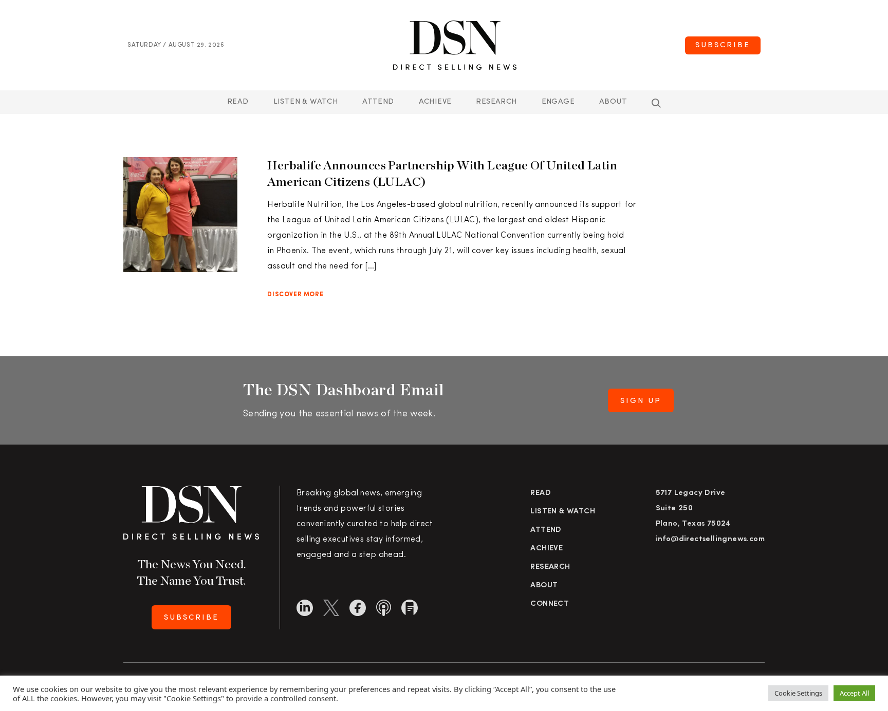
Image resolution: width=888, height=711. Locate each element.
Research (496, 102)
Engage (558, 102)
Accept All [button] (854, 693)
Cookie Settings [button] (798, 693)
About (613, 102)
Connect (549, 604)
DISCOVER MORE (295, 295)
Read (238, 102)
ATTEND (378, 102)
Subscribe (722, 45)
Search (656, 103)
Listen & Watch (305, 102)
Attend (545, 530)
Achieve (435, 102)
